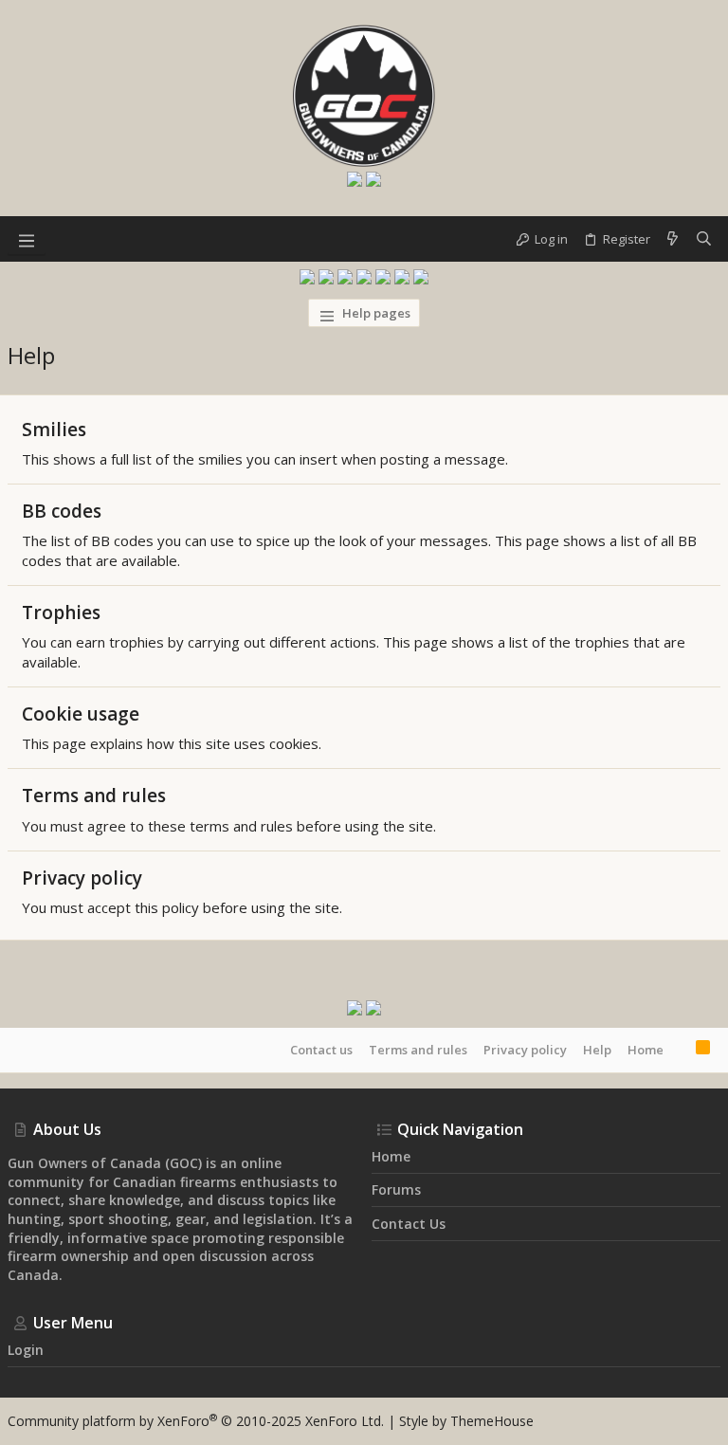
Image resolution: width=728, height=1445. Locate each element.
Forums (396, 1189)
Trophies (61, 612)
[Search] (703, 239)
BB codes (61, 511)
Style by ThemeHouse (466, 1421)
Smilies (54, 429)
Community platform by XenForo (196, 1421)
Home (646, 1049)
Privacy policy (82, 878)
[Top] (679, 1049)
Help (597, 1049)
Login (26, 1350)
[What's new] (672, 239)
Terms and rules (94, 795)
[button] (27, 239)
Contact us (321, 1049)
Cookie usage (80, 714)
